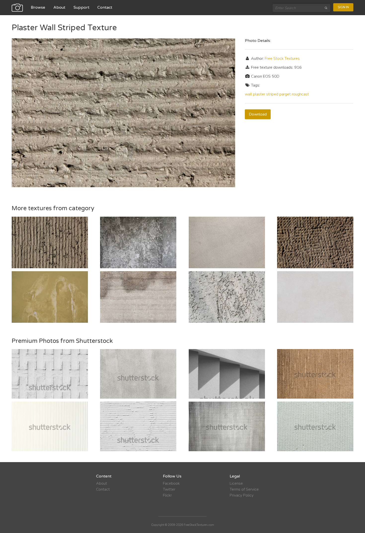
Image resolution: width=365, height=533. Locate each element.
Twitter (169, 489)
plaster (259, 94)
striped (272, 94)
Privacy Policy (242, 495)
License (236, 483)
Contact (104, 7)
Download (258, 114)
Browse (38, 7)
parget (285, 94)
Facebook (171, 483)
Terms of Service (244, 489)
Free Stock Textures (282, 58)
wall (248, 94)
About (59, 7)
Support (81, 7)
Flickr (167, 495)
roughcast (300, 94)
